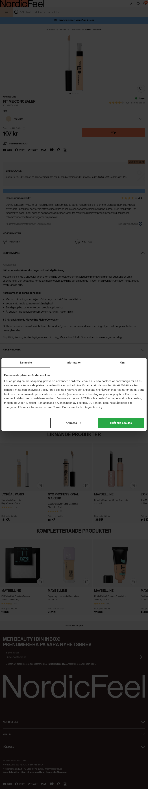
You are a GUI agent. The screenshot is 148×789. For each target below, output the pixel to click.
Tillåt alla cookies (121, 422)
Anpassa (71, 422)
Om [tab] (122, 362)
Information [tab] (74, 362)
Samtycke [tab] (25, 362)
